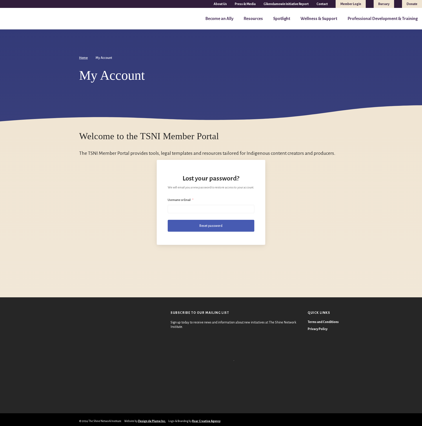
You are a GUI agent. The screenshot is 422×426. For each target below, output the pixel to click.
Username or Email (180, 200)
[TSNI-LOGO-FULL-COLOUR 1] (12, 18)
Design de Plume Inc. (152, 421)
